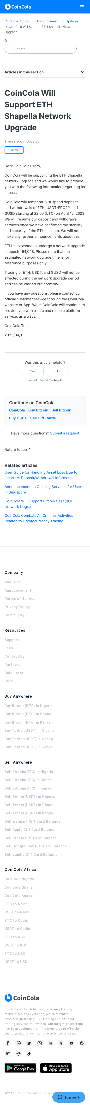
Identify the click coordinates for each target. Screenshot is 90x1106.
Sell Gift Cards (43, 418)
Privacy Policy (17, 607)
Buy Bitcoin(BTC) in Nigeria (29, 706)
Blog (9, 681)
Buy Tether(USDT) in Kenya (29, 747)
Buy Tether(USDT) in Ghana (29, 739)
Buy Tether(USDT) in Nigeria (29, 730)
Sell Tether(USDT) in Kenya (29, 813)
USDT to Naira (17, 912)
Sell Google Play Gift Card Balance (36, 846)
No (58, 371)
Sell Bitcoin (61, 410)
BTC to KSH (15, 937)
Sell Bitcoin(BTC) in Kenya (28, 788)
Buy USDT (18, 418)
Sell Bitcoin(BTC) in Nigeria (29, 772)
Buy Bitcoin (38, 410)
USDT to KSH (16, 945)
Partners (13, 664)
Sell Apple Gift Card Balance (30, 830)
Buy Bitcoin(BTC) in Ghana (28, 714)
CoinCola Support (18, 21)
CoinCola (17, 410)
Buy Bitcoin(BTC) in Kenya (28, 722)
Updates (72, 21)
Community (14, 615)
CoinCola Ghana (19, 887)
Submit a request (64, 433)
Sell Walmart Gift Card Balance (32, 821)
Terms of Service (20, 599)
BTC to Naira (16, 904)
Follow (14, 150)
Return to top (16, 449)
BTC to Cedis (16, 920)
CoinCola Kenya (18, 896)
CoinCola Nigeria (19, 879)
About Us (13, 582)
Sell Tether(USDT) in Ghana (29, 805)
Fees (9, 648)
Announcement (48, 21)
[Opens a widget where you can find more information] (68, 1098)
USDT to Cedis (17, 929)
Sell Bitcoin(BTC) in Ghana (28, 780)
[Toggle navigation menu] (82, 7)
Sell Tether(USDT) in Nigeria (30, 796)
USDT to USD (16, 962)
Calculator (14, 673)
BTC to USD (15, 954)
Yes (32, 371)
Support (12, 640)
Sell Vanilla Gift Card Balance (31, 854)
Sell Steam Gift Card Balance (31, 838)
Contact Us (15, 656)
